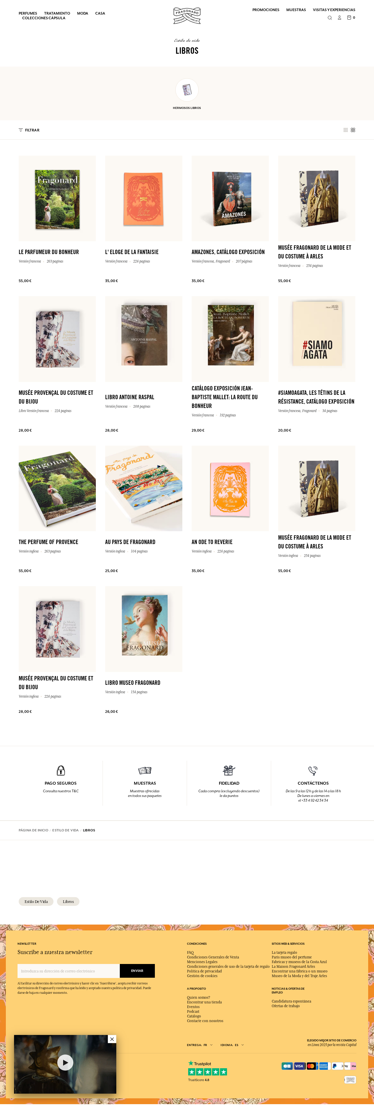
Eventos (193, 1007)
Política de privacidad (204, 971)
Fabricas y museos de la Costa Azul (299, 962)
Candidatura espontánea (291, 1001)
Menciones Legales (202, 962)
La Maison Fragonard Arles (293, 967)
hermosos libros (187, 108)
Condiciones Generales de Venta (213, 957)
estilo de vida (36, 901)
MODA (82, 13)
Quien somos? (198, 998)
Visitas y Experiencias (334, 10)
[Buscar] (330, 18)
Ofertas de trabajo (286, 1006)
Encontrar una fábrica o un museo (300, 971)
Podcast (193, 1012)
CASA (100, 13)
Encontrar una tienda (204, 1002)
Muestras (296, 10)
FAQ (190, 953)
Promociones (265, 10)
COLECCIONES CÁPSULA (43, 18)
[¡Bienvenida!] (187, 15)
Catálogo (194, 1016)
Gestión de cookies (202, 976)
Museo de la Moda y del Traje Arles (299, 976)
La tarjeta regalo (284, 953)
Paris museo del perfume (292, 957)
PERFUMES (28, 13)
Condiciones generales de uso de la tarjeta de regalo (228, 967)
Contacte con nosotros (205, 1021)
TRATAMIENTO (57, 13)
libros (68, 901)
